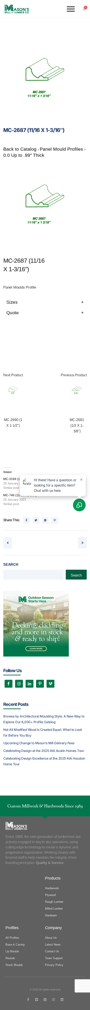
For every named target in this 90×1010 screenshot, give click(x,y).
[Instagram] (53, 999)
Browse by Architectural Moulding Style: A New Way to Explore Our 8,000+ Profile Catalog (43, 719)
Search (10, 564)
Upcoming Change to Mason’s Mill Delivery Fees (38, 743)
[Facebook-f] (28, 999)
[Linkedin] (62, 999)
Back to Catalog (20, 149)
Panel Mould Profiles (62, 149)
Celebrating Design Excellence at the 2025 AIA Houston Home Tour (44, 761)
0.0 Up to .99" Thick (23, 155)
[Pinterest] (45, 999)
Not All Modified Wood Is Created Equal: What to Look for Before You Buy (42, 732)
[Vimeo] (36, 999)
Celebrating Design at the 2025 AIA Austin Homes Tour (43, 751)
